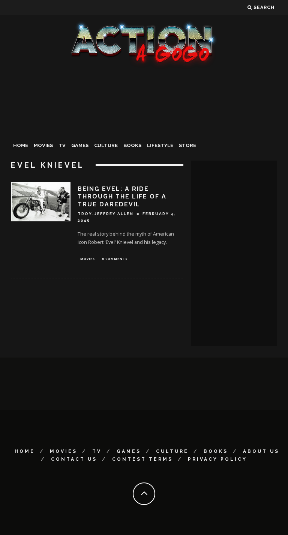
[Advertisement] (144, 125)
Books (132, 145)
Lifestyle (160, 145)
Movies (43, 145)
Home (20, 145)
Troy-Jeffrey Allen (106, 214)
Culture (106, 145)
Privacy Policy (217, 459)
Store (187, 145)
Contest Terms (142, 459)
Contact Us (74, 459)
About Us (261, 451)
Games (79, 145)
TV (62, 145)
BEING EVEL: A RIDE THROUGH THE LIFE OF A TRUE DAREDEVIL (122, 196)
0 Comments (115, 259)
